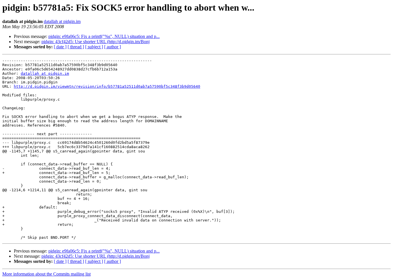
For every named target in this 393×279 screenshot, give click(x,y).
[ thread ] (76, 46)
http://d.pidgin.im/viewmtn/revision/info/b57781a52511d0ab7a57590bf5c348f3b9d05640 (107, 86)
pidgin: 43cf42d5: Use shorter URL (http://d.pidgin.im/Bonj (95, 41)
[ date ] (60, 46)
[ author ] (112, 46)
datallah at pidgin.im (62, 21)
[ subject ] (94, 46)
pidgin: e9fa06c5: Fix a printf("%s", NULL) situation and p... (104, 36)
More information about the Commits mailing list (46, 274)
